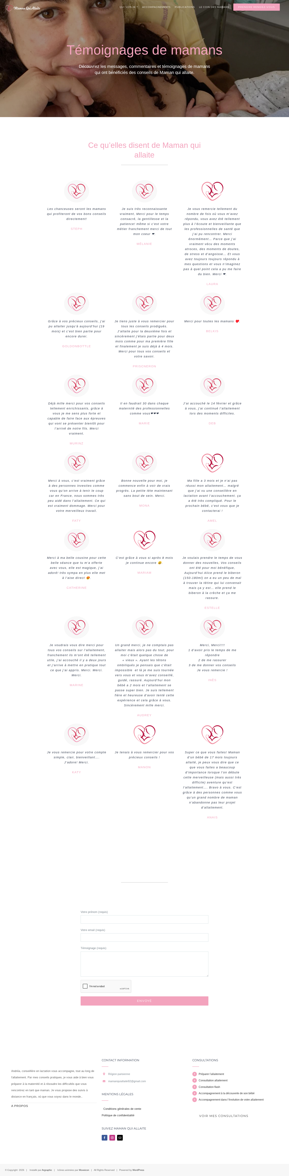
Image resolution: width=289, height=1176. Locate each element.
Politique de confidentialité (118, 1115)
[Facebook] (104, 1138)
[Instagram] (112, 1138)
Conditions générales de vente (122, 1108)
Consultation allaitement (213, 1080)
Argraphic (47, 1170)
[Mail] (120, 1138)
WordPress (138, 1170)
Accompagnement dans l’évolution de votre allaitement (231, 1099)
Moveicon (84, 1170)
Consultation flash (209, 1087)
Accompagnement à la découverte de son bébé (227, 1093)
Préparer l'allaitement (211, 1074)
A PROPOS (19, 1106)
